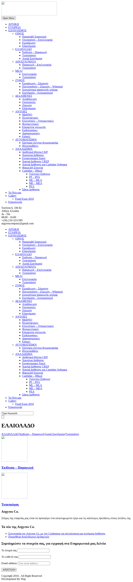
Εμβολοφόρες (30, 130)
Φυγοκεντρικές (30, 123)
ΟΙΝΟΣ (19, 33)
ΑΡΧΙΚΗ (13, 24)
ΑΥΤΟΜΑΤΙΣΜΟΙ (26, 139)
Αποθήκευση (29, 99)
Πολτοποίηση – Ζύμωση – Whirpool (42, 86)
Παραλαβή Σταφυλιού (34, 36)
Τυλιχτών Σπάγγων (39, 173)
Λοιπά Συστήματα (32, 58)
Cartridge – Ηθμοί (32, 170)
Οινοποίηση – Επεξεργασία (37, 39)
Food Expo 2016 (24, 198)
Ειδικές (26, 136)
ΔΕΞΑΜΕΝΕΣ (23, 95)
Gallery (12, 195)
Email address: (9, 563)
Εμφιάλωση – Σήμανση (35, 83)
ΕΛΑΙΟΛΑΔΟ (23, 49)
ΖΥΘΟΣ (20, 80)
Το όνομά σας (9, 550)
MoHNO (27, 114)
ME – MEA (35, 183)
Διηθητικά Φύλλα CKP (35, 152)
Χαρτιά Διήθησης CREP (35, 161)
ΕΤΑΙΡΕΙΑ (14, 27)
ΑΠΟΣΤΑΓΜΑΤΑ (25, 61)
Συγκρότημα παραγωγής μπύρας (40, 89)
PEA (31, 186)
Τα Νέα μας (14, 192)
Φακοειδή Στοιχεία (32, 167)
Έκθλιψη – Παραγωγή (34, 52)
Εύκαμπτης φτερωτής (34, 127)
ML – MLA (35, 180)
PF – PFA (34, 177)
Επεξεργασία (29, 74)
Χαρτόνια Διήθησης (33, 155)
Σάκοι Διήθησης (31, 189)
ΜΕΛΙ (18, 70)
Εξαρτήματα (29, 46)
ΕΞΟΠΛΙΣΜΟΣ (17, 30)
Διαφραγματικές (31, 133)
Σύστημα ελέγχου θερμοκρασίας (40, 142)
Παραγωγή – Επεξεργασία (36, 64)
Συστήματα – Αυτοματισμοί (37, 92)
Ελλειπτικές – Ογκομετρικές (38, 120)
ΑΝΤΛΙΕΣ (21, 111)
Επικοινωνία (15, 201)
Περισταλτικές (30, 117)
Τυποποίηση (29, 55)
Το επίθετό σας (9, 556)
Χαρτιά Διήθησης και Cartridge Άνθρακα (44, 164)
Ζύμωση (27, 105)
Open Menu (8, 18)
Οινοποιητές (29, 102)
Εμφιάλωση (28, 42)
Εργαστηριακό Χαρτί (33, 158)
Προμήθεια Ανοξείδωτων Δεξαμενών (28, 536)
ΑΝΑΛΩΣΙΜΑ (24, 148)
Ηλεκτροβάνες (30, 145)
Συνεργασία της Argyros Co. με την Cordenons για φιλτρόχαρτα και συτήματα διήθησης (56, 533)
